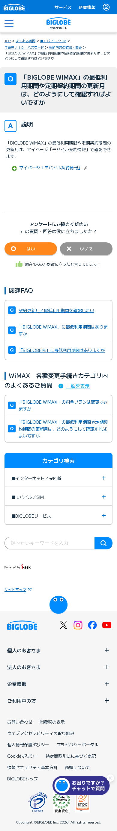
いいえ (86, 249)
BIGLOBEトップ (22, 779)
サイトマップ (15, 589)
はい (31, 249)
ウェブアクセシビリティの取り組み (40, 733)
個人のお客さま (24, 650)
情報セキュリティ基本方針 (32, 767)
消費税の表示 (52, 722)
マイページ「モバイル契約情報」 (50, 168)
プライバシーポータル (77, 745)
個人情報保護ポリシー (28, 745)
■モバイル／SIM (53, 40)
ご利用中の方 (21, 700)
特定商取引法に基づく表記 (71, 756)
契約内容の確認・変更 (65, 47)
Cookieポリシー (22, 756)
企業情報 (87, 7)
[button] (82, 785)
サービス (63, 7)
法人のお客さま (24, 667)
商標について (77, 767)
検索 (103, 543)
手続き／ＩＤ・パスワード (24, 47)
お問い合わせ (19, 722)
